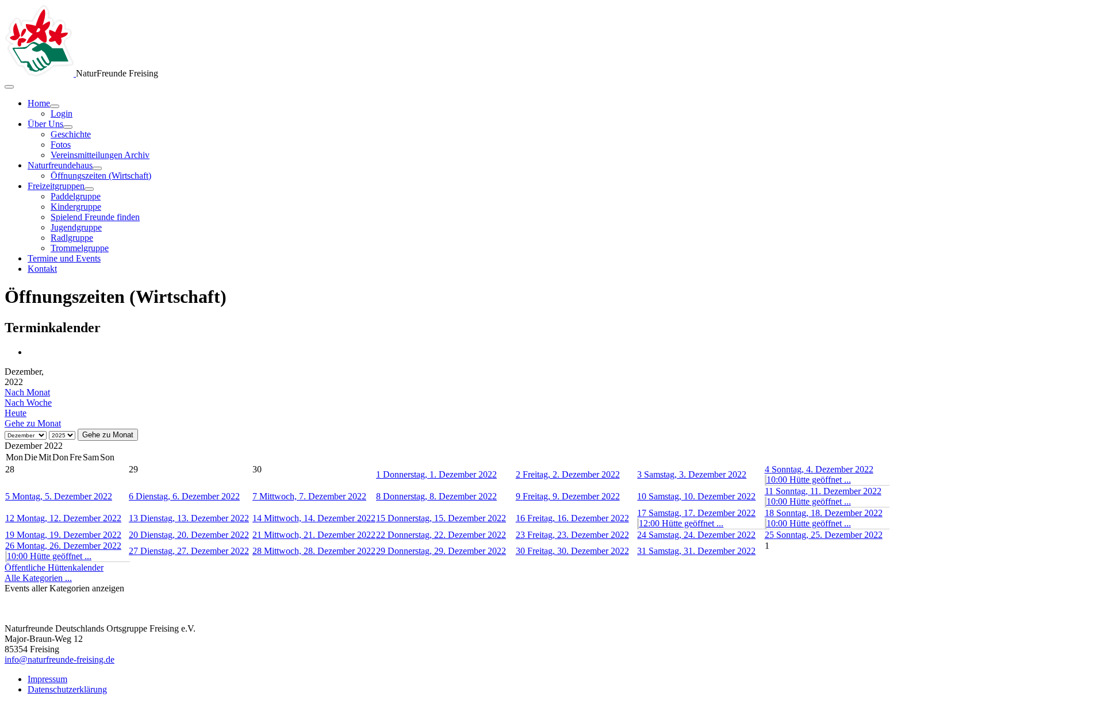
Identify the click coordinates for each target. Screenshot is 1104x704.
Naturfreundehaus (60, 165)
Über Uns (45, 124)
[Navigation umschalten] (9, 87)
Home (39, 103)
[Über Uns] (67, 127)
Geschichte (71, 134)
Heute (15, 413)
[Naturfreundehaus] (97, 168)
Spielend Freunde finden (95, 217)
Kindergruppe (76, 206)
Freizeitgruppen (56, 186)
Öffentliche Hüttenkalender (54, 567)
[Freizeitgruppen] (89, 189)
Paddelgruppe (76, 196)
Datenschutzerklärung (67, 689)
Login (61, 113)
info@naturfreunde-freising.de (59, 659)
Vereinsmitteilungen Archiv (100, 155)
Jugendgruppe (76, 227)
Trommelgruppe (80, 248)
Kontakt (42, 269)
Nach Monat (27, 392)
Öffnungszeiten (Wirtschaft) (101, 175)
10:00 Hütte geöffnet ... (808, 479)
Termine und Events (64, 258)
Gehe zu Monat (33, 423)
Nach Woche (28, 402)
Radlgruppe (72, 238)
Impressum (47, 679)
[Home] (54, 106)
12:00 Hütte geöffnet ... (681, 523)
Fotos (61, 144)
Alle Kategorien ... (38, 578)
